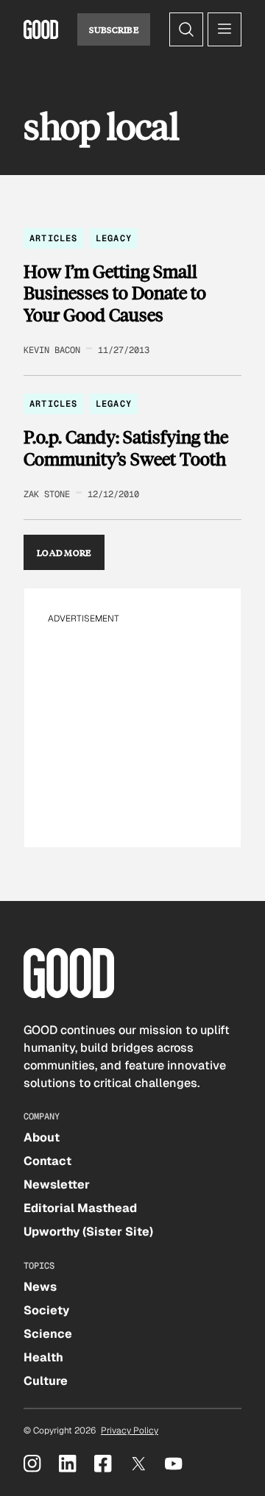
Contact (47, 1161)
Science (48, 1334)
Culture (46, 1381)
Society (46, 1310)
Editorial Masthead (80, 1208)
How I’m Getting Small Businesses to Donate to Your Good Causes (115, 293)
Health (43, 1357)
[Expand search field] (186, 29)
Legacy (114, 238)
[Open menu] (224, 29)
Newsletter (57, 1184)
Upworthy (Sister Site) (88, 1231)
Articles (53, 238)
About (42, 1137)
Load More (64, 552)
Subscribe (113, 29)
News (40, 1286)
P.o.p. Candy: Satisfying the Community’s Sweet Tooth (126, 447)
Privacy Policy (129, 1430)
